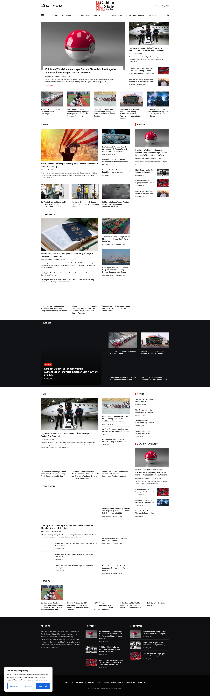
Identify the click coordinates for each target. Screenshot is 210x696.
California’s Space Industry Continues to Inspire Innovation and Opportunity (154, 378)
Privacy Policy (94, 683)
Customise (14, 686)
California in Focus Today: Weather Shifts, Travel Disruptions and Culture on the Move (115, 204)
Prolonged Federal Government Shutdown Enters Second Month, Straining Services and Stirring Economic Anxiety (67, 281)
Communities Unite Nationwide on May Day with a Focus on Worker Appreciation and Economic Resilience (116, 171)
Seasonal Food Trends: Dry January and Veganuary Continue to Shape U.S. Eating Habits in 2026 (116, 511)
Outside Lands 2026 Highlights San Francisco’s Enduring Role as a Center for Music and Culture (141, 70)
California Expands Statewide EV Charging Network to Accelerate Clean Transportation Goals (53, 204)
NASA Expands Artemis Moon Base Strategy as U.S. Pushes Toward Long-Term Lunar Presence (115, 149)
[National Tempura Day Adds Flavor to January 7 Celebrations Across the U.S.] (116, 555)
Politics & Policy (70, 15)
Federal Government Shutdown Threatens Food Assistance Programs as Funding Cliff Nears (54, 308)
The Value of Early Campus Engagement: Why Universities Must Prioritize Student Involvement (145, 401)
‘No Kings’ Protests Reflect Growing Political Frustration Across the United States (116, 308)
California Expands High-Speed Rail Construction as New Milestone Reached (85, 204)
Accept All (43, 686)
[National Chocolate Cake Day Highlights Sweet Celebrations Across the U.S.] (46, 545)
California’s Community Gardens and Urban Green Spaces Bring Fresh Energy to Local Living (53, 474)
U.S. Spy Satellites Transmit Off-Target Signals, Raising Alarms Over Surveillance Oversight (65, 274)
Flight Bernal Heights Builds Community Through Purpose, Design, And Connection (146, 49)
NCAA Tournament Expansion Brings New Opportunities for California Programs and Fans (104, 606)
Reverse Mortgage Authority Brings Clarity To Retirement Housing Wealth (122, 378)
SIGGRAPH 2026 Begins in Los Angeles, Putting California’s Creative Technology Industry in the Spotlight (130, 113)
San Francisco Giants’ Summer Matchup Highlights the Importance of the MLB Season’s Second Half (78, 112)
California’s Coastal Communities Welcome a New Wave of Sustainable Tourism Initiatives (115, 474)
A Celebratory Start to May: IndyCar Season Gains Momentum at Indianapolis (130, 605)
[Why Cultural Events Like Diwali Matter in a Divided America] (163, 412)
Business (85, 15)
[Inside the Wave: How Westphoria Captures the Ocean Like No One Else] (163, 513)
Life (105, 15)
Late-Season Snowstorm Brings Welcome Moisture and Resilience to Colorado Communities (115, 161)
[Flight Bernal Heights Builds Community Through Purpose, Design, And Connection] (149, 33)
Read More (49, 85)
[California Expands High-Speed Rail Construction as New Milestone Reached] (85, 191)
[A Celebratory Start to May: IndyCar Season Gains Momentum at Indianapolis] (131, 592)
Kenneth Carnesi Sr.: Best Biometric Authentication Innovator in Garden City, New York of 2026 (141, 81)
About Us (69, 683)
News (56, 15)
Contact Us (81, 683)
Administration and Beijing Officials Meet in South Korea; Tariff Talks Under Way (116, 239)
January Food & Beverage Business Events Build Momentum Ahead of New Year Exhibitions (67, 526)
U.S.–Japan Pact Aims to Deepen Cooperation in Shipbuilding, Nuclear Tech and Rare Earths (115, 270)
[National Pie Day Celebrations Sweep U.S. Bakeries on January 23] (46, 556)
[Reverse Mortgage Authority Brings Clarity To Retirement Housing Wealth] (122, 366)
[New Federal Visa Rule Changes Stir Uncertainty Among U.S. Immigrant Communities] (69, 234)
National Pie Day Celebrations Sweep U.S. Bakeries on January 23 (74, 555)
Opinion (96, 15)
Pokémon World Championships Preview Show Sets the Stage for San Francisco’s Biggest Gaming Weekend (81, 71)
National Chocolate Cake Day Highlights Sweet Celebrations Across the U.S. (76, 544)
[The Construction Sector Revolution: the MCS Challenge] (52, 99)
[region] (28, 679)
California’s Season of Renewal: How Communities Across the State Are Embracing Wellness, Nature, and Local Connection (85, 475)
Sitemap (141, 683)
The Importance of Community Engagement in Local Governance (145, 422)
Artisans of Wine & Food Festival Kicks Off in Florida (114, 539)
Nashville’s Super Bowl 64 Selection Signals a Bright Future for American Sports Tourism (78, 606)
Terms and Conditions (113, 683)
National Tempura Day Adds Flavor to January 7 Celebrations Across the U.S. (115, 568)
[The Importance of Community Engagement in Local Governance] (163, 423)
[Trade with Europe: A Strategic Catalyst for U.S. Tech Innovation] (163, 433)
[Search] (168, 15)
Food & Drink (116, 15)
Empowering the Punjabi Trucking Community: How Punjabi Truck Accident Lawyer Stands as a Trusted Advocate (85, 309)
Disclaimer (130, 683)
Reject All (28, 686)
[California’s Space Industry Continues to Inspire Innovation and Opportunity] (155, 366)
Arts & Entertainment (136, 15)
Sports (152, 15)
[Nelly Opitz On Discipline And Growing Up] (158, 592)
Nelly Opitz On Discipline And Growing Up (156, 604)
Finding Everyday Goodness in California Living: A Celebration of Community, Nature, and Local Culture (115, 441)
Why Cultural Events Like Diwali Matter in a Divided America (144, 411)
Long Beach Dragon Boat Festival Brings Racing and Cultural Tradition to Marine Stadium (104, 112)
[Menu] (42, 15)
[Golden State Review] (105, 6)
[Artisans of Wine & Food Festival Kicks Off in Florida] (116, 528)
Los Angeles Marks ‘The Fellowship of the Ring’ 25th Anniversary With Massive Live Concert (157, 112)
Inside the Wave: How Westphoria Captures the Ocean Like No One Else (144, 512)
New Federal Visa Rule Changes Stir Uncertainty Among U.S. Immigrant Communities (67, 254)
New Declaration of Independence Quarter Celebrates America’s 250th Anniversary (69, 165)
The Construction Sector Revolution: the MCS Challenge (50, 111)
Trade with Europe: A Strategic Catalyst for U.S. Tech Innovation (144, 432)
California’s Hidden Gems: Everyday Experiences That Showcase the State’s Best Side (116, 430)
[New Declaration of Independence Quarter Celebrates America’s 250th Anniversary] (69, 145)
